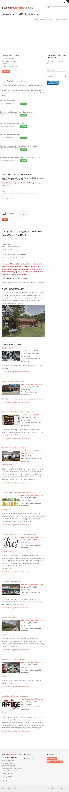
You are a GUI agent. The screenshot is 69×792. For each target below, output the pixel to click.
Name (6, 185)
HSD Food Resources (54, 762)
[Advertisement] (34, 35)
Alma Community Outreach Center (14, 448)
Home (36, 19)
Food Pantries (18, 9)
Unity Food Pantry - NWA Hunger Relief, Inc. (18, 492)
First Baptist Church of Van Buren (14, 659)
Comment (7, 198)
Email (4, 465)
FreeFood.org (51, 759)
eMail (12, 192)
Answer (24, 104)
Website (9, 465)
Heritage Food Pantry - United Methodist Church (19, 534)
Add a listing (28, 758)
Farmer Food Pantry (9, 617)
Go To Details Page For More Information (15, 372)
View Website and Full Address (32, 351)
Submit (5, 219)
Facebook (6, 71)
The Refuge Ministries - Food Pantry (15, 696)
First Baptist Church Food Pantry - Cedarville (18, 412)
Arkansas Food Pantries (46, 19)
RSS (3, 780)
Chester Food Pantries (61, 19)
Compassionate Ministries (11, 581)
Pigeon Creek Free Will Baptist (13, 381)
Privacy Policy (7, 777)
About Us (54, 788)
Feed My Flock (7, 348)
